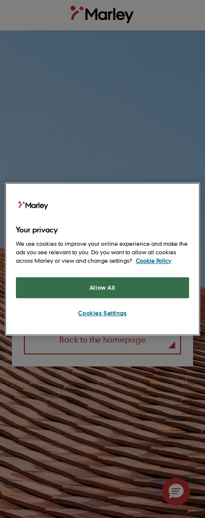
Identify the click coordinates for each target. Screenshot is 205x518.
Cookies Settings (102, 313)
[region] (102, 259)
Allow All (102, 287)
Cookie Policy (153, 260)
